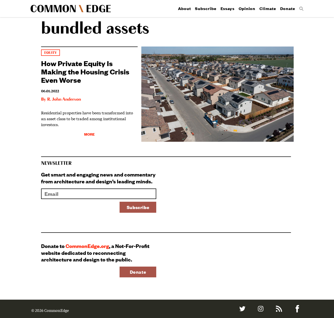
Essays (227, 8)
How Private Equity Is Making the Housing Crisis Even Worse (85, 71)
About (184, 8)
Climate (267, 8)
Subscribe (205, 8)
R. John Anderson (64, 99)
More (89, 134)
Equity (50, 53)
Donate (287, 8)
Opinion (247, 8)
